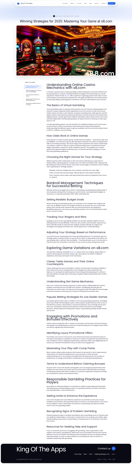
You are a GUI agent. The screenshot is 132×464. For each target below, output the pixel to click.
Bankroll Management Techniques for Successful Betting (34, 91)
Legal (113, 459)
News (85, 454)
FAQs (90, 454)
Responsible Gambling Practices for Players (33, 104)
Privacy (105, 459)
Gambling (77, 16)
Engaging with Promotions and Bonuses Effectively (33, 99)
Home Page (77, 454)
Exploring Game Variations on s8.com (32, 95)
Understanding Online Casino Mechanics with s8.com (32, 87)
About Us (100, 459)
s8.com (67, 96)
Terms (109, 459)
